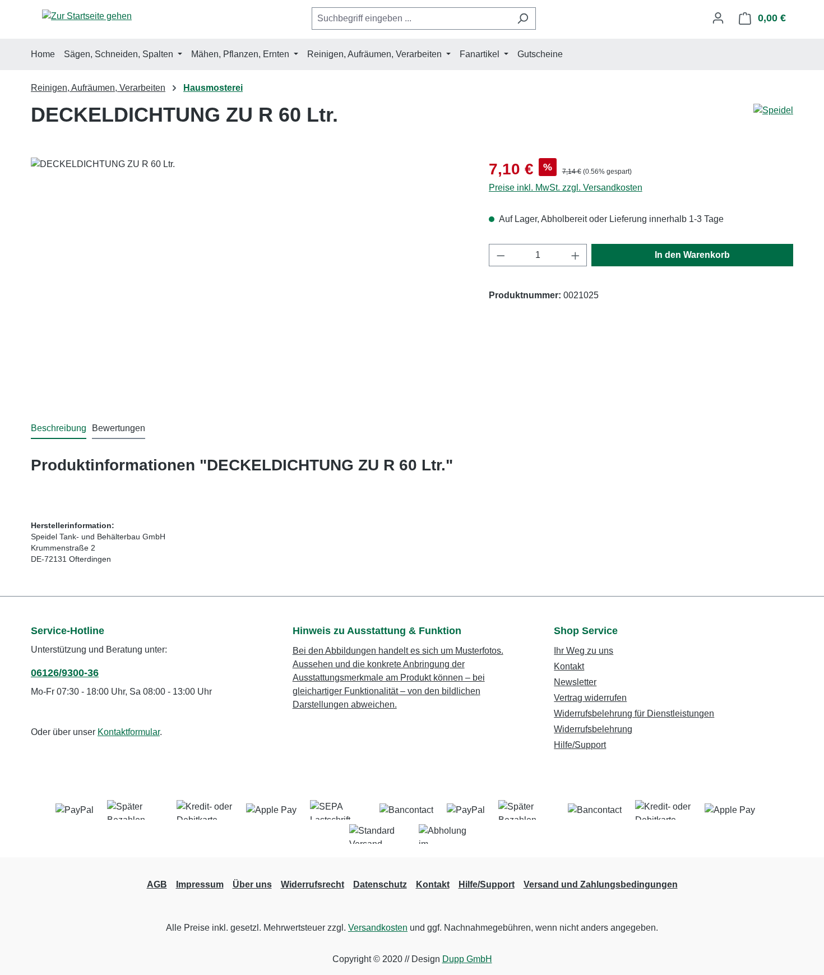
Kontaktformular (129, 732)
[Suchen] (523, 18)
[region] (249, 278)
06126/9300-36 (65, 672)
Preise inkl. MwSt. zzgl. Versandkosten (565, 187)
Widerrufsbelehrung (593, 729)
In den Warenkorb (692, 255)
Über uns (252, 884)
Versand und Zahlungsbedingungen (601, 884)
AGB (157, 884)
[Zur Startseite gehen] (87, 16)
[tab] (58, 429)
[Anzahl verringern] (500, 255)
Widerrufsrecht (312, 884)
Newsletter (575, 682)
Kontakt (569, 666)
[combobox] (411, 18)
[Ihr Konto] (718, 18)
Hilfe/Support (580, 745)
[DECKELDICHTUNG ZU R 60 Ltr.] (248, 278)
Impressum (200, 884)
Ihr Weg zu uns (583, 650)
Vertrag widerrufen (590, 698)
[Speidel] (773, 110)
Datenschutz (380, 884)
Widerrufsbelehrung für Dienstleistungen (634, 713)
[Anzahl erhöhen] (575, 255)
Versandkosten (378, 927)
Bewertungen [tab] (118, 428)
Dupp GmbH (467, 959)
